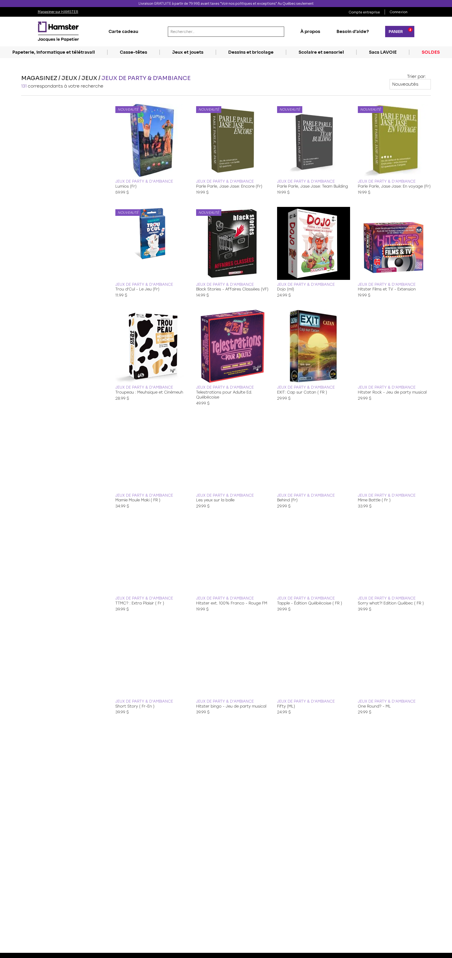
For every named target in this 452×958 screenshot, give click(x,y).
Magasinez (39, 78)
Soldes (431, 52)
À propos (310, 31)
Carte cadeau (123, 31)
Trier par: (416, 76)
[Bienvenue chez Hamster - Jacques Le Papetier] (58, 31)
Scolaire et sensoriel (321, 52)
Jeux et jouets (187, 52)
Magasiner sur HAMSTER (58, 12)
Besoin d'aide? (352, 31)
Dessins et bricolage (251, 52)
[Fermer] (448, 3)
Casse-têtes (133, 52)
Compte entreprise (364, 12)
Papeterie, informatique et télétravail (53, 52)
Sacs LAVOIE (383, 52)
